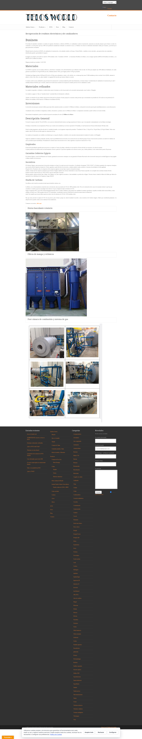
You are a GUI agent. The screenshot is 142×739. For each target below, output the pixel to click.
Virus (74, 719)
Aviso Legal (104, 727)
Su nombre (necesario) (100, 437)
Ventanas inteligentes (78, 712)
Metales (75, 609)
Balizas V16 (76, 455)
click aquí (39, 203)
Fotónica (75, 552)
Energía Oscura (76, 534)
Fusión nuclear (76, 559)
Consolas (75, 502)
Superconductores (77, 680)
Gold (74, 562)
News (57, 27)
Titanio (75, 698)
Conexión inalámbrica (78, 498)
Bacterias (75, 452)
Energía (75, 530)
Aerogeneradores (77, 434)
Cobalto (75, 487)
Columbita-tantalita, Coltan (58, 449)
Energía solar (76, 537)
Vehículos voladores (78, 709)
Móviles (75, 616)
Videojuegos (76, 716)
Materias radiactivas (57, 476)
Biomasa (75, 462)
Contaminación (76, 505)
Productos (42, 27)
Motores (75, 612)
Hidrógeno (75, 569)
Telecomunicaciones (77, 694)
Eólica (74, 541)
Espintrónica (76, 544)
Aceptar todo (89, 732)
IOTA (50, 27)
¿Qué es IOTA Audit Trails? (33, 446)
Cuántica (75, 512)
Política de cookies (56, 734)
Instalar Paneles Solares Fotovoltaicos (60, 484)
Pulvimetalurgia (77, 659)
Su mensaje (98, 468)
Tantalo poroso (76, 691)
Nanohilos (75, 619)
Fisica (74, 548)
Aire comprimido (77, 441)
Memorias (75, 605)
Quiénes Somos (30, 27)
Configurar (112, 732)
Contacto (111, 15)
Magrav (75, 602)
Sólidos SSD (76, 673)
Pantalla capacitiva (77, 644)
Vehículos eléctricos (77, 705)
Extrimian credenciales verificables (35, 443)
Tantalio (55, 469)
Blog (63, 27)
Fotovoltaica (76, 555)
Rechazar (101, 732)
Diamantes (75, 519)
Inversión (75, 587)
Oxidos (75, 641)
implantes (75, 573)
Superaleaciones (77, 676)
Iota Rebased (76, 591)
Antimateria (76, 445)
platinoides (75, 651)
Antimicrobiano (77, 448)
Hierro (53, 502)
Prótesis (75, 655)
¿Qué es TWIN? (30, 471)
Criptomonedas (76, 509)
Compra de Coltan (56, 445)
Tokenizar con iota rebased (33, 450)
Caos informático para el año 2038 (35, 459)
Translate (109, 8)
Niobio (54, 473)
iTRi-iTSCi (76, 594)
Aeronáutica (76, 437)
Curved (75, 516)
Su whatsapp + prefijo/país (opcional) (104, 453)
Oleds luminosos (77, 630)
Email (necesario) (99, 445)
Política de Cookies (112, 727)
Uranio (75, 701)
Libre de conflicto (77, 598)
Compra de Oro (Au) (56, 459)
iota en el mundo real (32, 434)
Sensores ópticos (77, 669)
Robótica (75, 662)
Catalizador (76, 480)
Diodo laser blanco (77, 523)
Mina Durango (56, 462)
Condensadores (76, 494)
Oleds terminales (77, 634)
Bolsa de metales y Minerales (58, 452)
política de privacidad (99, 494)
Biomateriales (76, 466)
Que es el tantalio (56, 438)
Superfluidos (76, 684)
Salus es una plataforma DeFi (33, 468)
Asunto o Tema (99, 460)
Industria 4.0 (76, 584)
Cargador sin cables (77, 477)
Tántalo (53, 441)
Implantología (76, 577)
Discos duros (76, 527)
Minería (53, 434)
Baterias (75, 459)
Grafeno (53, 495)
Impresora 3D (76, 580)
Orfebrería (75, 637)
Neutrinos (75, 623)
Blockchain (76, 473)
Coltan (53, 466)
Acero (53, 498)
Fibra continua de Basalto (57, 480)
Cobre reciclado (55, 491)
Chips (74, 484)
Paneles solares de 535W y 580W (60, 487)
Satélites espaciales (77, 666)
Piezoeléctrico (76, 648)
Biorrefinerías (76, 469)
